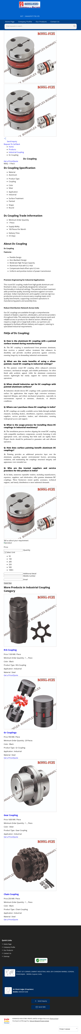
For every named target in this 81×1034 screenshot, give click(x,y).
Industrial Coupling (16, 152)
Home (11, 147)
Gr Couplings (10, 732)
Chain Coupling (11, 894)
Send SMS (42, 1007)
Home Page (9, 22)
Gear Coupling (11, 815)
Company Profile (25, 22)
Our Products (41, 22)
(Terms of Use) (54, 1018)
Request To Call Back (12, 144)
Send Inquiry (12, 141)
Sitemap (6, 956)
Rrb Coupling (10, 650)
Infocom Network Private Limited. (39, 1021)
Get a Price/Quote (11, 161)
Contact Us (55, 22)
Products (12, 149)
